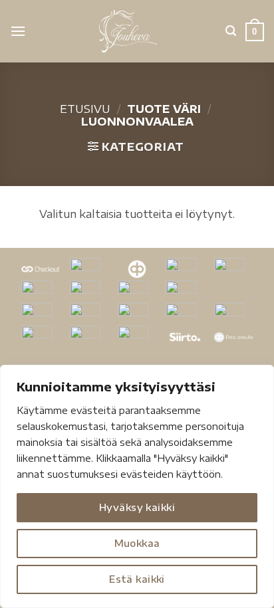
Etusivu (85, 109)
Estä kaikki (137, 579)
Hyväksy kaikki (137, 507)
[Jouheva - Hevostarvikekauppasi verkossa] (128, 31)
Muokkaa (137, 543)
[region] (137, 486)
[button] (18, 31)
